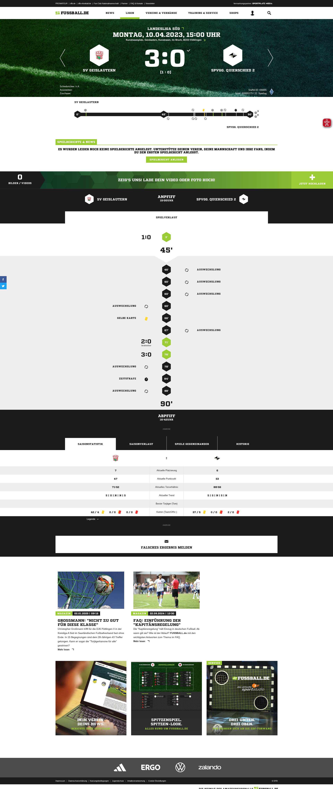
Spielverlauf (166, 217)
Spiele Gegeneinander (192, 444)
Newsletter (150, 3)
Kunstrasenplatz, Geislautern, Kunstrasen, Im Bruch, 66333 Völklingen (164, 40)
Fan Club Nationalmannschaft (106, 3)
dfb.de (72, 3)
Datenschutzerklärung (77, 781)
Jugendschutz (118, 781)
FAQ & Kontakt (136, 3)
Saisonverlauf (141, 444)
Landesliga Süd (163, 29)
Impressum (60, 781)
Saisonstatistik (90, 444)
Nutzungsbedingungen (99, 781)
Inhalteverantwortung (136, 781)
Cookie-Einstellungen (157, 781)
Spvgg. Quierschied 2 (233, 70)
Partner (124, 3)
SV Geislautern (99, 70)
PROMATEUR (61, 3)
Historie (242, 444)
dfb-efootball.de (84, 3)
